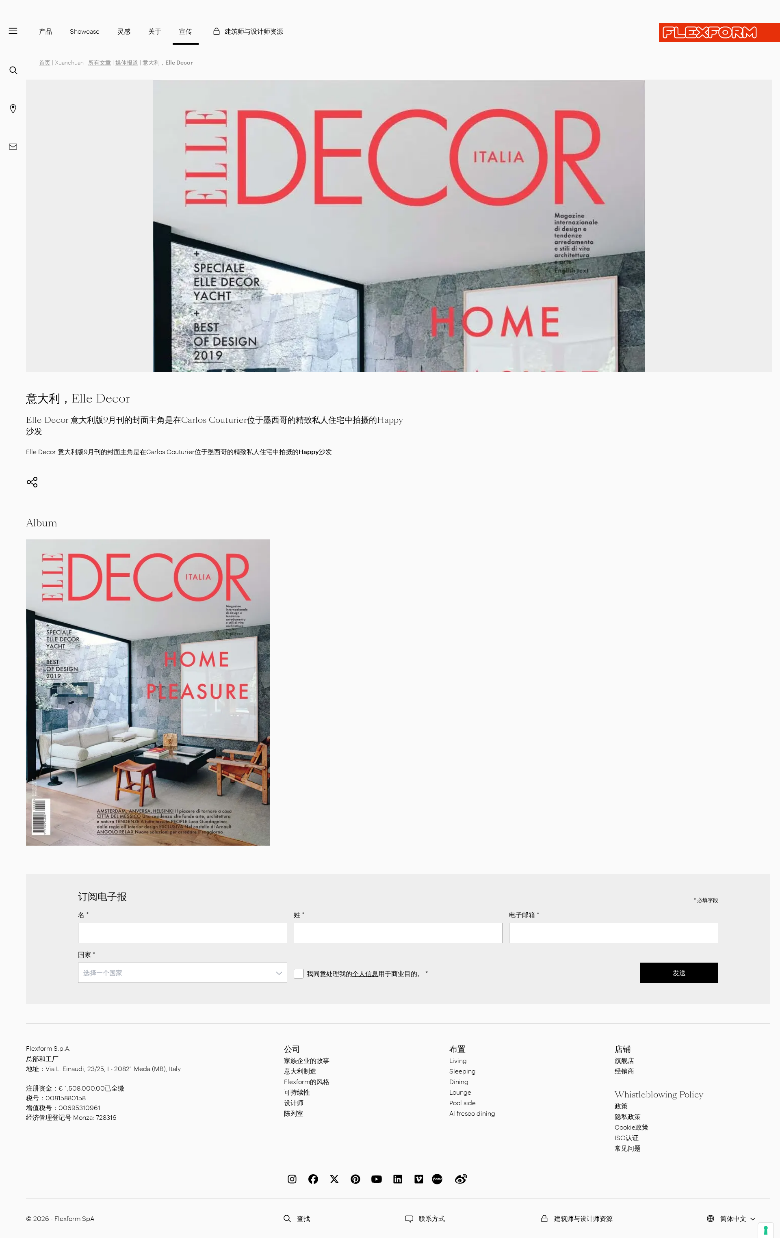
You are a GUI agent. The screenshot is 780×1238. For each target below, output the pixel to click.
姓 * (299, 914)
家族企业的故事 (306, 1060)
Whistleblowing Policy (659, 1094)
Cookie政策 (631, 1127)
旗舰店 (624, 1060)
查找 (303, 1218)
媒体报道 (126, 62)
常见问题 (628, 1148)
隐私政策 (628, 1116)
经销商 (624, 1071)
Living (458, 1060)
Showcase (85, 31)
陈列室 (293, 1113)
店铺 (623, 1049)
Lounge (460, 1092)
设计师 (293, 1102)
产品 (45, 31)
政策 (621, 1106)
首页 (44, 62)
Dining (458, 1081)
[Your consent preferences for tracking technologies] (766, 1230)
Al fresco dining (472, 1113)
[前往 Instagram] (290, 1179)
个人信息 (365, 973)
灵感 (123, 31)
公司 (292, 1049)
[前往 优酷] (438, 1179)
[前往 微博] (459, 1179)
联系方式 (432, 1218)
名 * (83, 914)
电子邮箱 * (524, 914)
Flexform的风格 (306, 1081)
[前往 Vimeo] (417, 1179)
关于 (154, 31)
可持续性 (297, 1092)
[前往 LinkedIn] (396, 1179)
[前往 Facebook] (311, 1179)
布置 (457, 1049)
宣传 (185, 31)
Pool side (462, 1102)
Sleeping (462, 1071)
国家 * (86, 954)
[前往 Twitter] (332, 1179)
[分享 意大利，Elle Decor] (32, 482)
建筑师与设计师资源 (254, 31)
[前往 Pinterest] (353, 1179)
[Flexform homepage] (719, 32)
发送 (679, 972)
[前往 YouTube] (374, 1179)
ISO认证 (627, 1137)
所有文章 (99, 62)
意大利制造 (300, 1071)
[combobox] (182, 973)
